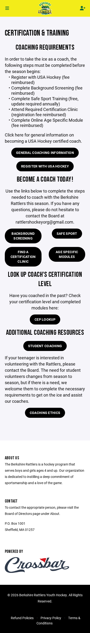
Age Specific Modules (67, 254)
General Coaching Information (45, 152)
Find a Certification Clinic (23, 257)
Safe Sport (67, 233)
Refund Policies (22, 618)
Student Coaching (45, 346)
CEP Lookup (45, 319)
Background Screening (23, 236)
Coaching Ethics (45, 412)
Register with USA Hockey (45, 166)
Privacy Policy (51, 618)
